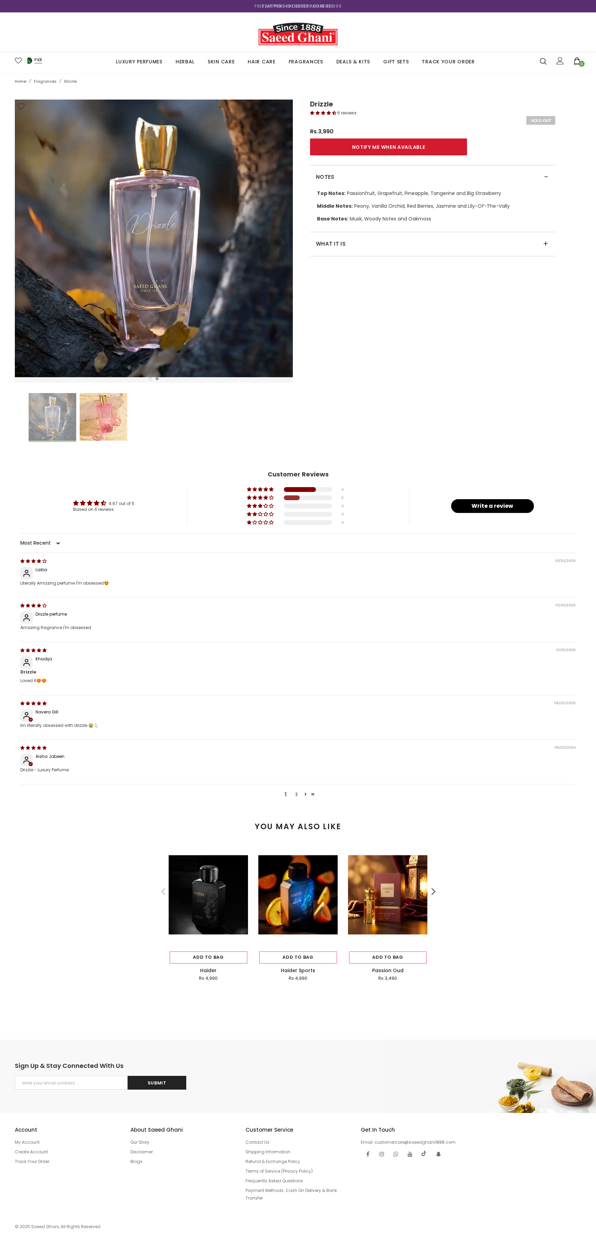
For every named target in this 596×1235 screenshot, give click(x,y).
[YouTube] (410, 1153)
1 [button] (150, 378)
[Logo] (298, 32)
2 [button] (157, 378)
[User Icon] (560, 60)
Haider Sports (298, 970)
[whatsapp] (396, 1153)
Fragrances (45, 81)
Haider (208, 970)
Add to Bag (208, 957)
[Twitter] (424, 1153)
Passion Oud (388, 970)
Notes (432, 177)
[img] (33, 561)
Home (20, 81)
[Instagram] (382, 1153)
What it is (432, 243)
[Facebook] (367, 1153)
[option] (298, 6)
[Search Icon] (543, 61)
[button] (323, 113)
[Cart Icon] (577, 60)
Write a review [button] (492, 506)
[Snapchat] (438, 1153)
